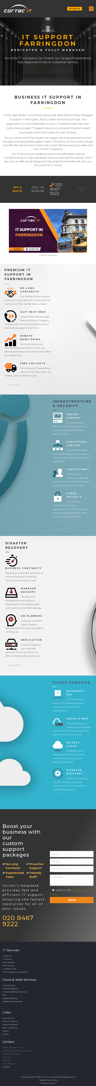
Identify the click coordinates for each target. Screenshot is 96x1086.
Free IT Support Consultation (15, 972)
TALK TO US (60, 526)
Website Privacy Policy (48, 1080)
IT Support (7, 956)
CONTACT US (81, 189)
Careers (5, 1031)
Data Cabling (8, 965)
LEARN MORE (14, 665)
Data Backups (8, 962)
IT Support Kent (9, 969)
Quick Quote (8, 1018)
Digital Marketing (9, 998)
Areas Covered (49, 1083)
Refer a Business (9, 1028)
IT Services (7, 959)
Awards (5, 1034)
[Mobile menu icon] (91, 8)
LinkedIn (6, 1067)
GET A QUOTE (13, 385)
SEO (4, 995)
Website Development (12, 1001)
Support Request (10, 1024)
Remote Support (10, 1021)
